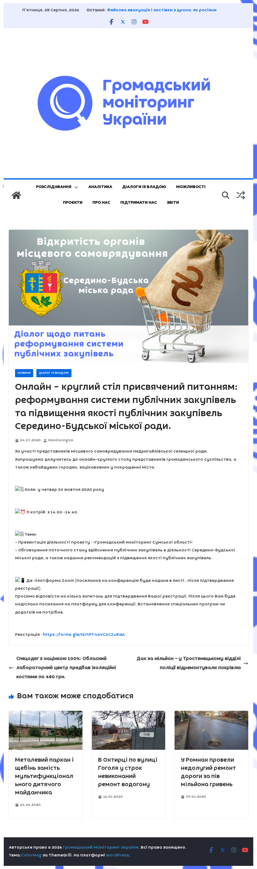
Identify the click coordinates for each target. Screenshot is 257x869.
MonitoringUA (60, 440)
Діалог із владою (54, 373)
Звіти (173, 202)
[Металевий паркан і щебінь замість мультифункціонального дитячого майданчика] (45, 715)
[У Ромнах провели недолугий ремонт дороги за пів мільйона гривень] (211, 715)
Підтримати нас (138, 202)
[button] (74, 187)
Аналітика (100, 187)
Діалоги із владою (144, 187)
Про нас (101, 202)
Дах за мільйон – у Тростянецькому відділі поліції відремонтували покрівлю (189, 663)
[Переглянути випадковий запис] (240, 195)
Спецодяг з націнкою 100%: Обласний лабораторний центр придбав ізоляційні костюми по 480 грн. (66, 667)
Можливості (191, 187)
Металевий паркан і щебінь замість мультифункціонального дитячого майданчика (44, 776)
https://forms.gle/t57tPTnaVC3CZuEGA (84, 634)
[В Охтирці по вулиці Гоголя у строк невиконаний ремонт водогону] (128, 715)
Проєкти (72, 202)
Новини (24, 373)
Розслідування (53, 187)
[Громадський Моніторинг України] (16, 195)
